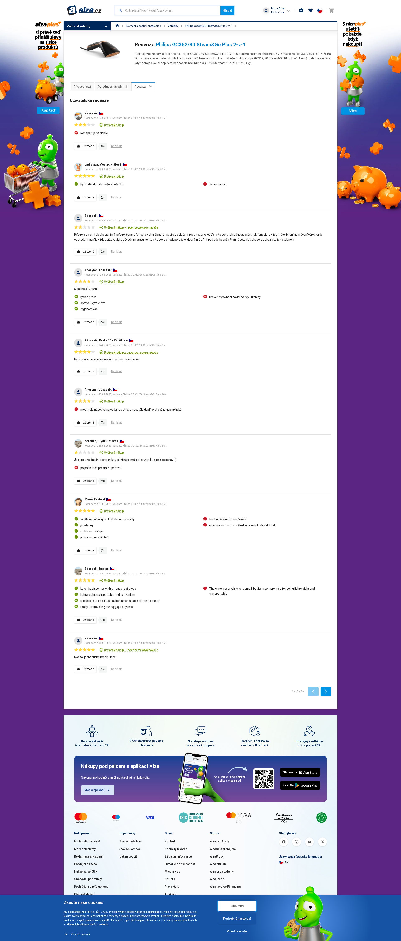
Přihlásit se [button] (277, 12)
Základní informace (178, 856)
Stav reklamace (130, 849)
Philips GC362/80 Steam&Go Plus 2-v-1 (208, 25)
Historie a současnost (180, 864)
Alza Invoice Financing (225, 886)
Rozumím (237, 906)
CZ (287, 862)
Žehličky (173, 25)
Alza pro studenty (222, 871)
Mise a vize (172, 871)
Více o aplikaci (94, 790)
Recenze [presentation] (143, 86)
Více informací (80, 934)
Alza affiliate (218, 864)
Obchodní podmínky (88, 879)
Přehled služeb (84, 894)
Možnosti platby (85, 849)
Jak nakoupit (128, 856)
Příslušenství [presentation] (82, 86)
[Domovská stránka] (117, 25)
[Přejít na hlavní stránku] (84, 10)
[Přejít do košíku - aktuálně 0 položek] (331, 10)
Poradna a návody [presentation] (113, 86)
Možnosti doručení (87, 841)
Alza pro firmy (219, 841)
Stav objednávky (130, 841)
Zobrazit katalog (78, 26)
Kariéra (170, 879)
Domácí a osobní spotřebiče (143, 25)
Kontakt (170, 841)
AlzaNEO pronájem (223, 849)
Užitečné (88, 146)
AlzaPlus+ (217, 856)
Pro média (172, 886)
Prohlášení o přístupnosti (91, 886)
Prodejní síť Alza (85, 864)
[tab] (82, 86)
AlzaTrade (217, 879)
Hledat (227, 10)
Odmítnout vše (237, 931)
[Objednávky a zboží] (301, 10)
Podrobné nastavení (237, 918)
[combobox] (167, 10)
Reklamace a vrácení (88, 856)
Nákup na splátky (85, 871)
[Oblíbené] (310, 10)
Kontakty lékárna (176, 849)
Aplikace (170, 894)
